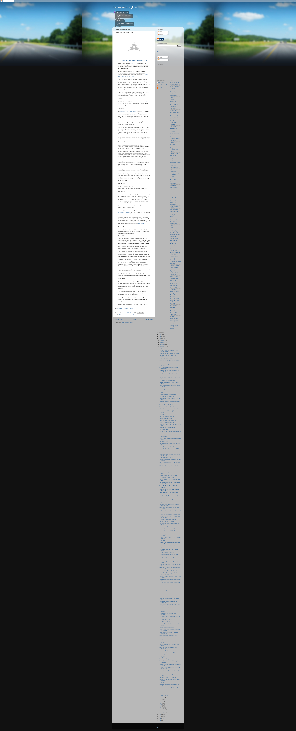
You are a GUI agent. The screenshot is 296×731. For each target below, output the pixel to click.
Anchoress (172, 88)
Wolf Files (172, 323)
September (162, 346)
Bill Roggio (172, 97)
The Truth (172, 303)
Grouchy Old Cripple (175, 157)
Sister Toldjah (173, 280)
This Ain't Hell (173, 305)
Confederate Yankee (175, 112)
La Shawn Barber (174, 191)
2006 (160, 718)
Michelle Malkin (174, 213)
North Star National (175, 234)
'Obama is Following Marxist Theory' (168, 406)
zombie (172, 328)
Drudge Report (173, 142)
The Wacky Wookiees (164, 526)
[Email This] (137, 313)
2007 (160, 716)
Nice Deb (172, 229)
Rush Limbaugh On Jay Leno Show (168, 475)
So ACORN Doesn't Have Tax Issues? (168, 592)
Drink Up (161, 414)
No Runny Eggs (174, 231)
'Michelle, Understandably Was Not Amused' (170, 594)
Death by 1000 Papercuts (173, 130)
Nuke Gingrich (173, 236)
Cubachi (172, 120)
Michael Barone (174, 209)
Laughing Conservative (173, 193)
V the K (172, 316)
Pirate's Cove (173, 250)
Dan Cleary (161, 82)
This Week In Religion (164, 659)
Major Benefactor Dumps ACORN (167, 420)
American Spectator (175, 84)
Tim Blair (172, 309)
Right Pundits (173, 269)
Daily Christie (173, 122)
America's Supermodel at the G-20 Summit (169, 470)
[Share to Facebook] (142, 313)
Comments (161, 34)
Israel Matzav (173, 178)
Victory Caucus (174, 318)
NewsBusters (173, 223)
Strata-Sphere (173, 287)
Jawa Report (173, 181)
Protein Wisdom (174, 256)
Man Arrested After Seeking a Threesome (169, 499)
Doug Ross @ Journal (122, 12)
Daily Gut (172, 124)
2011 (160, 334)
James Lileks (173, 179)
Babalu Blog (173, 92)
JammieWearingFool (125, 7)
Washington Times (174, 320)
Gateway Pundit (174, 153)
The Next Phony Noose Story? (166, 477)
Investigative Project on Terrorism (175, 174)
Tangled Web (173, 294)
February (162, 710)
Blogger (157, 727)
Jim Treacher (173, 185)
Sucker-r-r (161, 682)
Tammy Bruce (173, 293)
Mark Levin (173, 202)
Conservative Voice (175, 115)
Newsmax (172, 225)
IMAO (171, 169)
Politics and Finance (175, 252)
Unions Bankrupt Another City (166, 422)
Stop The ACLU (174, 285)
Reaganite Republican (175, 261)
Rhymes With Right (175, 265)
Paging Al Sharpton (164, 657)
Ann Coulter (173, 90)
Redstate (172, 263)
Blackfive (172, 99)
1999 (160, 720)
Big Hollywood (173, 95)
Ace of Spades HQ (174, 82)
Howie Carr (173, 160)
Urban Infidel (173, 314)
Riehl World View (174, 267)
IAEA (120, 314)
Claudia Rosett (173, 110)
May (161, 704)
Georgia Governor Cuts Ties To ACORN (169, 687)
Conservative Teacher (175, 114)
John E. (160, 87)
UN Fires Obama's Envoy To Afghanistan (169, 353)
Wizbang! (172, 321)
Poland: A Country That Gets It (166, 457)
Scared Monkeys (174, 278)
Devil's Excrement (174, 133)
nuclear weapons (128, 314)
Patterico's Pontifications (173, 246)
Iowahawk (172, 176)
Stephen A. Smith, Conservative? (167, 650)
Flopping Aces (173, 147)
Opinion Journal (174, 238)
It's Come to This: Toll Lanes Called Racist (169, 588)
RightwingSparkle (174, 272)
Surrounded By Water (164, 590)
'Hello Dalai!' (162, 540)
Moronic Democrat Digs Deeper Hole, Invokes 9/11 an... (168, 351)
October (162, 344)
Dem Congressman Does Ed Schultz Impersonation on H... (168, 374)
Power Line (173, 254)
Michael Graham (174, 211)
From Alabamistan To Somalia (166, 552)
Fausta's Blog (173, 146)
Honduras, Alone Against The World (168, 519)
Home (135, 319)
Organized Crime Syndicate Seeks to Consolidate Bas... (168, 636)
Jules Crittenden (174, 187)
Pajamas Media (174, 242)
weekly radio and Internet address (128, 111)
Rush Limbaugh (174, 276)
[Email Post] (135, 312)
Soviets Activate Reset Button (166, 452)
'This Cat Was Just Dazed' (165, 418)
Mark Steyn (173, 204)
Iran (123, 314)
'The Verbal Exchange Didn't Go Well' (168, 466)
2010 (160, 336)
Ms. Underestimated (175, 218)
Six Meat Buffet (174, 282)
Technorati (172, 296)
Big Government (174, 93)
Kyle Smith (172, 189)
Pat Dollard (173, 243)
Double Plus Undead (175, 138)
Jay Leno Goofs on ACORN (166, 690)
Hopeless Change (163, 654)
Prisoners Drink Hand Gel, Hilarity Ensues (169, 514)
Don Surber (173, 136)
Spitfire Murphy (174, 283)
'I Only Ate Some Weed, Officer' (167, 416)
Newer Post (119, 319)
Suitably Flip (173, 289)
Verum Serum (119, 20)
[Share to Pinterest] (143, 313)
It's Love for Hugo (163, 441)
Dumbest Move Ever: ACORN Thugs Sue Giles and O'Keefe (169, 531)
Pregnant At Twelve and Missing (167, 380)
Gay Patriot (173, 155)
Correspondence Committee (174, 118)
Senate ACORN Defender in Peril (167, 692)
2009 (160, 338)
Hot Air (171, 159)
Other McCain (173, 240)
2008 (160, 714)
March (161, 708)
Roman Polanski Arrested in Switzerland (169, 446)
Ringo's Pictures (174, 274)
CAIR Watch (173, 106)
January (162, 712)
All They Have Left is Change (166, 521)
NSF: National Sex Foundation (166, 396)
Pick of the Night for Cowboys (166, 619)
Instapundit (173, 171)
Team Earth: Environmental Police (167, 528)
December (162, 340)
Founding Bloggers (174, 149)
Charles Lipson (174, 108)
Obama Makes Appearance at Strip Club (169, 409)
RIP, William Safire (163, 429)
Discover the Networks (175, 135)
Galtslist (172, 151)
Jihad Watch (173, 183)
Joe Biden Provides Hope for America (168, 596)
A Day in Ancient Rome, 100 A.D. (124, 15)
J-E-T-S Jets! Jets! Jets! (165, 468)
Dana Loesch (173, 128)
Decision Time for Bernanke (166, 586)
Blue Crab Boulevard (175, 104)
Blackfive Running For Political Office (168, 677)
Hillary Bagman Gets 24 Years (166, 389)
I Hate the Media (174, 167)
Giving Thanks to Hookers (165, 639)
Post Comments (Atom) (127, 322)
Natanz (119, 305)
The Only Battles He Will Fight (166, 404)
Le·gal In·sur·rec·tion (175, 195)
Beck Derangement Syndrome (166, 627)
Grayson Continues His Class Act (167, 348)
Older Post (149, 319)
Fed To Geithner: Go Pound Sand (167, 608)
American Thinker (174, 86)
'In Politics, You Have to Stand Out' (167, 427)
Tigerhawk (172, 307)
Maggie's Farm (174, 200)
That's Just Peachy (174, 298)
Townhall (172, 310)
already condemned (142, 102)
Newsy (171, 227)
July (161, 699)
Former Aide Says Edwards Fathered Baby (169, 652)
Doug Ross (173, 140)
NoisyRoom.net (174, 232)
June (161, 701)
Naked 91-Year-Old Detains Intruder (168, 621)
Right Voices (173, 270)
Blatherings (173, 101)
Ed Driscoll (172, 144)
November (162, 342)
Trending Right (173, 312)
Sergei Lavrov (133, 63)
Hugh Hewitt (173, 165)
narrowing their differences (124, 212)
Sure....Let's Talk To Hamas (166, 358)
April (161, 706)
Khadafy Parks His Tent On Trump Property (170, 570)
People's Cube (173, 248)
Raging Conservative (175, 259)
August (161, 697)
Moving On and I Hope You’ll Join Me (124, 23)
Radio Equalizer (174, 258)
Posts (160, 31)
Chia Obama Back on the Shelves (167, 394)
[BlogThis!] (139, 313)
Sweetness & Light (174, 291)
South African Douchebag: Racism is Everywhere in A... (168, 573)
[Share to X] (140, 313)
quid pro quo (141, 223)
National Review (174, 219)
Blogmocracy (173, 103)
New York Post (173, 221)
